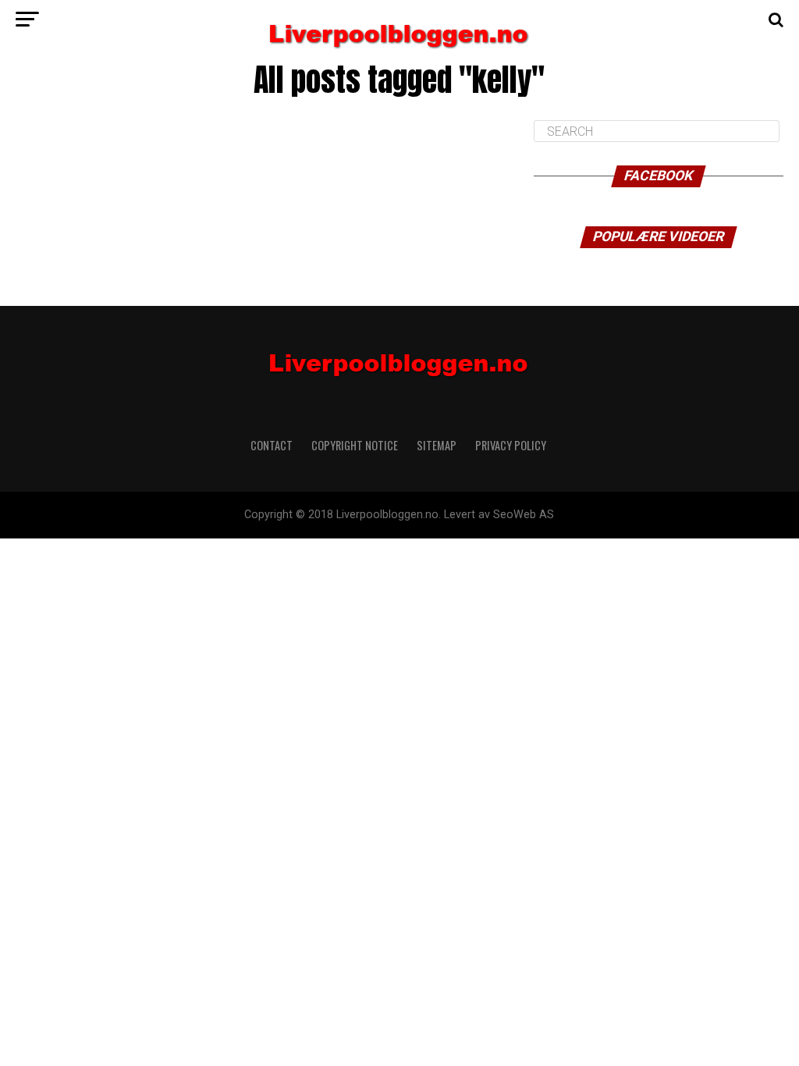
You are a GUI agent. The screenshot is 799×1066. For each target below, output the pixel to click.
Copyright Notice (354, 445)
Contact (271, 445)
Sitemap (436, 445)
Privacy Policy (512, 445)
